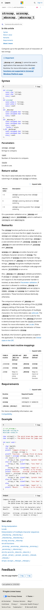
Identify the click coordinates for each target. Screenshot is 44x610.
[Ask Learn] (37, 7)
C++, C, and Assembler (16, 7)
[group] (22, 459)
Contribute (5, 604)
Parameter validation (29, 282)
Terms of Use (6, 607)
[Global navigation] (2, 3)
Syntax (5, 32)
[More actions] (40, 7)
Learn (4, 7)
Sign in (40, 3)
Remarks (6, 38)
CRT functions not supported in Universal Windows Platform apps (19, 71)
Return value (7, 35)
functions (8, 543)
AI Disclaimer (6, 601)
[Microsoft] (22, 2)
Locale (31, 324)
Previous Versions (19, 601)
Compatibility (7, 414)
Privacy (13, 604)
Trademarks (17, 607)
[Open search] (35, 3)
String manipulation (9, 526)
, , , (16, 552)
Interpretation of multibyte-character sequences (20, 532)
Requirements (8, 40)
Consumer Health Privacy (28, 604)
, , (12, 540)
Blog (29, 601)
